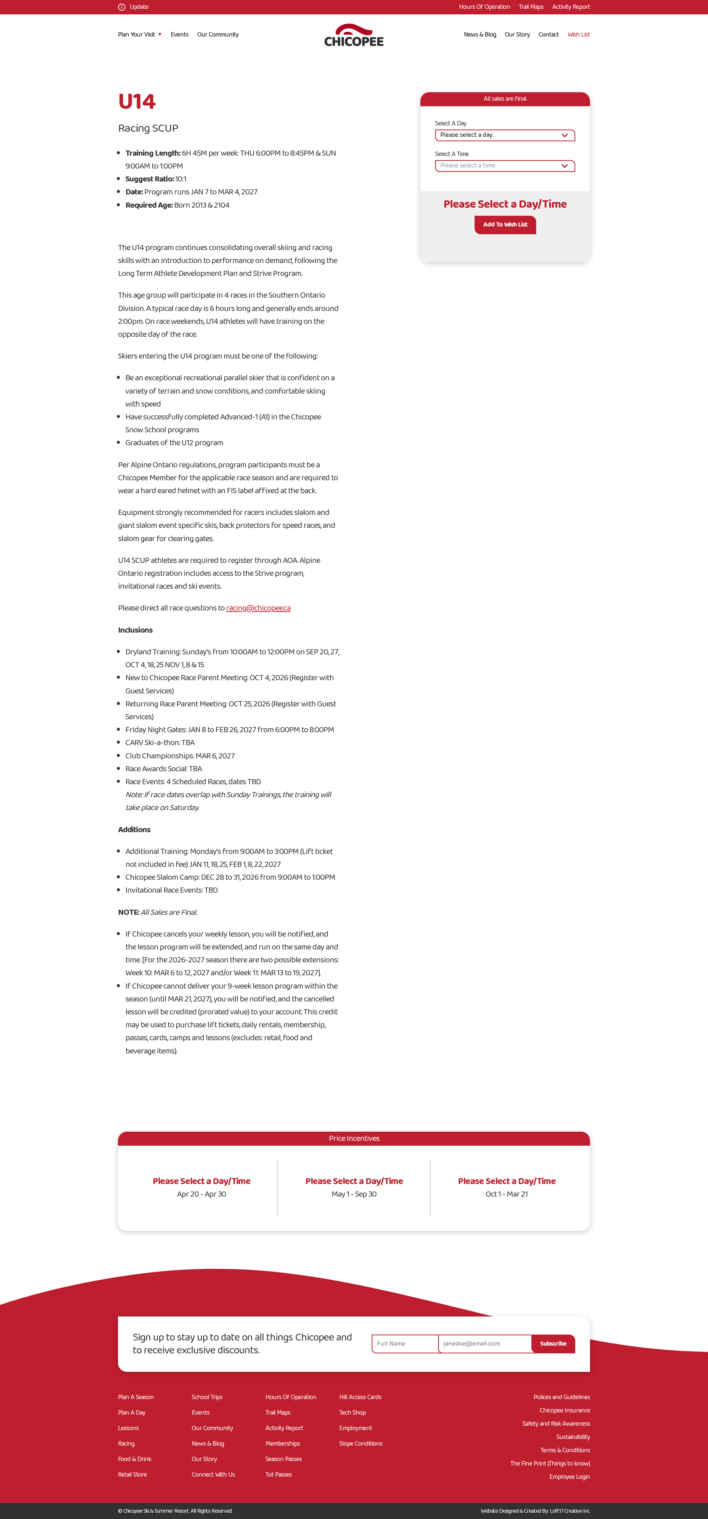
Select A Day (450, 123)
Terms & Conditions (565, 1450)
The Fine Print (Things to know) (550, 1464)
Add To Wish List (505, 225)
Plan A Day (131, 1414)
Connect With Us (213, 1476)
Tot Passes (279, 1476)
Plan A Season (136, 1398)
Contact (549, 35)
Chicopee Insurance (565, 1411)
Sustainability (573, 1437)
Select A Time (452, 154)
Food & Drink (134, 1460)
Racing (126, 1445)
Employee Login (569, 1477)
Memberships (283, 1445)
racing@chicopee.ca (258, 608)
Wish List (579, 35)
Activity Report (571, 7)
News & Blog (480, 35)
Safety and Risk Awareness (556, 1424)
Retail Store (132, 1476)
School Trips (207, 1398)
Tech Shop (352, 1414)
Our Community (218, 35)
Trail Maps (531, 7)
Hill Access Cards (360, 1398)
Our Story (517, 35)
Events (179, 35)
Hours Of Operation (484, 7)
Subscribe (553, 1344)
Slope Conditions (360, 1445)
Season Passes (284, 1460)
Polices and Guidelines (562, 1397)
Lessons (128, 1429)
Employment (355, 1429)
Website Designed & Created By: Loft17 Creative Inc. (535, 1511)
